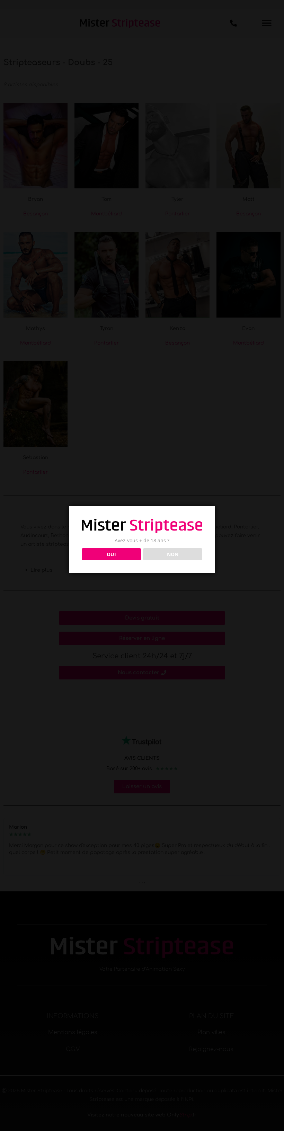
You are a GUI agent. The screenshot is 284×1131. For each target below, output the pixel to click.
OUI (111, 554)
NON (172, 554)
